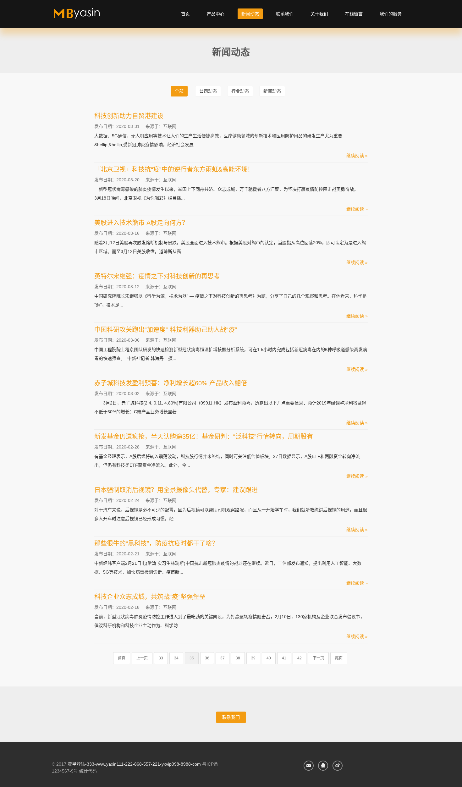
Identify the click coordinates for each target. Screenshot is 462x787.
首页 (185, 13)
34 (176, 658)
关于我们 (319, 13)
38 (238, 658)
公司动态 (208, 91)
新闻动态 (250, 13)
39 (253, 658)
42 (299, 658)
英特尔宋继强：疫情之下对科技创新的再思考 (157, 276)
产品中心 (215, 13)
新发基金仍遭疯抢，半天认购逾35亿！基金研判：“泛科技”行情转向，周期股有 (203, 436)
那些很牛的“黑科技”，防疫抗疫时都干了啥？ (156, 543)
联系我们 (285, 13)
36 (207, 658)
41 (284, 658)
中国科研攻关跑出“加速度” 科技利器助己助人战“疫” (165, 329)
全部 (179, 91)
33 (161, 658)
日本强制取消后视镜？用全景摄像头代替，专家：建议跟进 (176, 490)
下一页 (318, 658)
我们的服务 (391, 13)
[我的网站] (84, 16)
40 (269, 658)
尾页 (339, 658)
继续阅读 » (357, 155)
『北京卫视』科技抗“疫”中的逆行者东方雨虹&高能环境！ (174, 169)
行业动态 (240, 91)
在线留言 (354, 13)
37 (222, 658)
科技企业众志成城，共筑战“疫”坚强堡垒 (150, 596)
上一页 (142, 658)
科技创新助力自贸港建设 (128, 116)
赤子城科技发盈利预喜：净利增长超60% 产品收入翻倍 (170, 383)
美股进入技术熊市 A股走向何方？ (141, 222)
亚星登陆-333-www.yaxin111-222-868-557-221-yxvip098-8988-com (134, 764)
